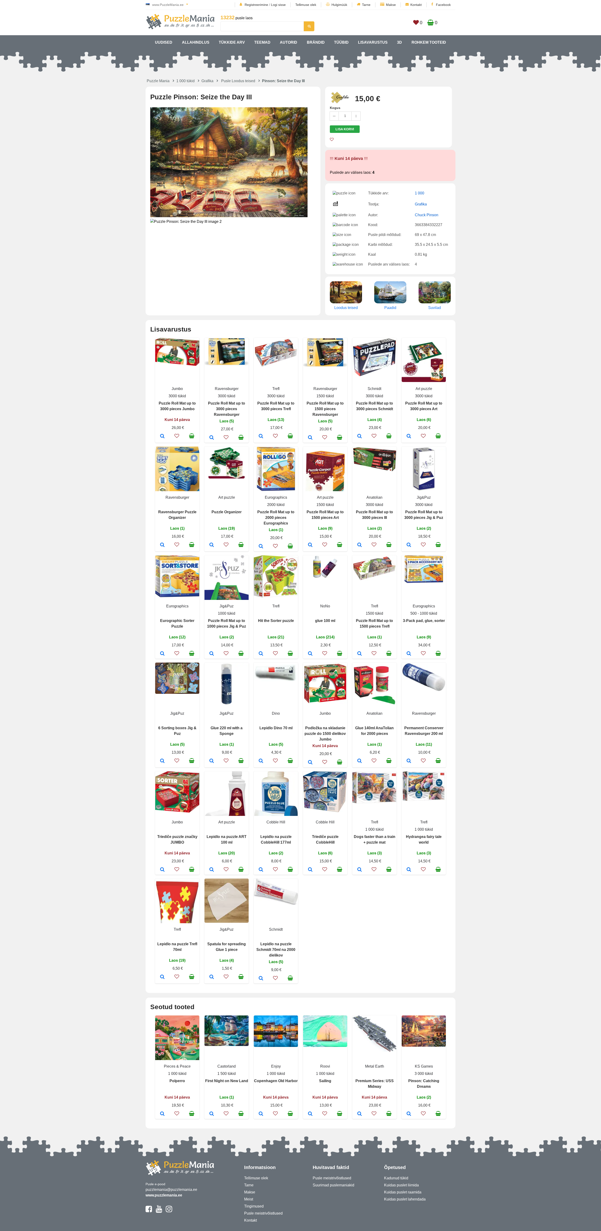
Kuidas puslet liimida (401, 1185)
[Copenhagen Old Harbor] (261, 1114)
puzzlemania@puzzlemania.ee (171, 1190)
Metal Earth (374, 1066)
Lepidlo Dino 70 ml (276, 728)
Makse (391, 5)
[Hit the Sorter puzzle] (261, 654)
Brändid (316, 42)
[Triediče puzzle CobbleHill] (310, 870)
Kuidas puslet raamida (402, 1192)
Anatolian (374, 497)
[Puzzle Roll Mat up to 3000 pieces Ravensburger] (211, 438)
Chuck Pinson (426, 215)
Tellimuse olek (305, 5)
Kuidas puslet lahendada (405, 1199)
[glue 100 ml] (310, 654)
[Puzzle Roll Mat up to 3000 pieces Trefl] (261, 436)
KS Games (424, 1066)
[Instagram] (169, 1211)
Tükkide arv (232, 42)
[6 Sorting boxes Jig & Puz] (162, 761)
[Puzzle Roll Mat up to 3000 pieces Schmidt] (359, 436)
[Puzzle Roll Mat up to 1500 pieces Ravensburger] (310, 438)
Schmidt (374, 389)
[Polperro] (162, 1114)
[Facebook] (149, 1211)
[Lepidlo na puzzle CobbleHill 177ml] (261, 870)
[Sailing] (310, 1114)
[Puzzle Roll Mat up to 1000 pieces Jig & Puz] (211, 654)
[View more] (177, 365)
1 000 (419, 193)
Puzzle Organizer (227, 512)
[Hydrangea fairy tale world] (409, 870)
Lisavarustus (373, 42)
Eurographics (276, 497)
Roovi (325, 1066)
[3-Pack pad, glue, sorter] (409, 654)
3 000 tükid (424, 1074)
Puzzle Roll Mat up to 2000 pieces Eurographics (275, 517)
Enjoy (276, 1066)
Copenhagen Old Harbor (276, 1081)
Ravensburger (227, 389)
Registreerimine (256, 5)
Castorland (226, 1066)
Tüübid (341, 42)
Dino (276, 713)
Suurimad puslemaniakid (333, 1185)
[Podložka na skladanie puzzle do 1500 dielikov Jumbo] (310, 763)
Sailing (325, 1081)
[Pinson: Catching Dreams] (409, 1114)
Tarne (366, 5)
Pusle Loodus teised (238, 81)
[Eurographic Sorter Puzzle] (162, 654)
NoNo (325, 606)
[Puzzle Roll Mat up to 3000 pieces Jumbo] (162, 436)
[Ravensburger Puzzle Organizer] (162, 545)
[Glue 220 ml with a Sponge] (211, 761)
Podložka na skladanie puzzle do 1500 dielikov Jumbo (325, 733)
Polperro (177, 1081)
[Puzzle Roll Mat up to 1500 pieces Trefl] (359, 654)
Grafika (207, 81)
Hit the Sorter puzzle (276, 621)
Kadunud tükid (396, 1178)
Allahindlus (195, 42)
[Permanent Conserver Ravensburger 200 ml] (409, 761)
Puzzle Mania (158, 81)
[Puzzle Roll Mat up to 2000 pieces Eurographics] (261, 547)
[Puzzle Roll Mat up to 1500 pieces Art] (310, 545)
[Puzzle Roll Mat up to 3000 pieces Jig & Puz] (409, 545)
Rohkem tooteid (429, 42)
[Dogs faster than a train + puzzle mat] (359, 870)
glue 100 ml (325, 621)
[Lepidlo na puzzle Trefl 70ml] (162, 977)
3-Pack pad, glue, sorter (424, 621)
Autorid (288, 42)
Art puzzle (424, 389)
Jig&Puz (424, 497)
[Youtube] (159, 1211)
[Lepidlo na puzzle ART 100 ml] (211, 870)
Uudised (163, 42)
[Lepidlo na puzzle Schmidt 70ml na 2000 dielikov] (261, 979)
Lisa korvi (344, 129)
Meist (248, 1199)
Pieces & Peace (177, 1066)
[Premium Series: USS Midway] (359, 1114)
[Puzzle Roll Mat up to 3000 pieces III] (359, 545)
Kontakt (416, 5)
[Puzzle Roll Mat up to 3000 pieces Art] (409, 436)
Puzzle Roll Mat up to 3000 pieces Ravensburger (226, 409)
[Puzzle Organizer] (211, 545)
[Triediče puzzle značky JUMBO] (162, 870)
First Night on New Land (226, 1081)
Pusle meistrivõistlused (263, 1213)
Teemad (262, 42)
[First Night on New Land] (211, 1114)
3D (399, 42)
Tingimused (254, 1206)
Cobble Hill (275, 822)
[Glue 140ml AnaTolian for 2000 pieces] (359, 761)
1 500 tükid (226, 1074)
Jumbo (177, 389)
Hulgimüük (339, 5)
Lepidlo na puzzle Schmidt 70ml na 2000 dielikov (275, 949)
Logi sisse (278, 5)
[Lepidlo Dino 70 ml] (261, 761)
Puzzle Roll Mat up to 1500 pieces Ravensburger (325, 409)
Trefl (276, 389)
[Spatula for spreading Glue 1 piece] (211, 977)
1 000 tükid (185, 81)
